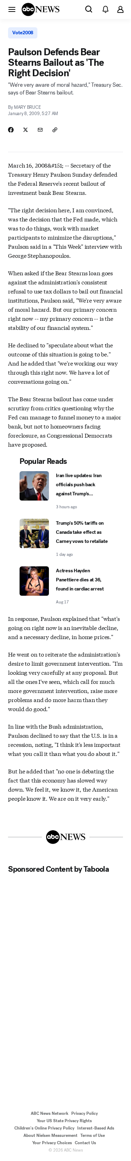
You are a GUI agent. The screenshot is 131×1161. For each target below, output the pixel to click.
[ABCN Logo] (40, 9)
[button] (12, 9)
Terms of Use (92, 1135)
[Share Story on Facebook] (11, 130)
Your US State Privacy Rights (64, 1121)
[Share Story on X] (25, 130)
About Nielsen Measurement (50, 1135)
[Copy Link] (55, 130)
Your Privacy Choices (52, 1143)
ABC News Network (49, 1113)
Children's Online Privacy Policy (44, 1128)
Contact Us (85, 1143)
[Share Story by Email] (40, 130)
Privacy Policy (84, 1113)
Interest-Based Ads (95, 1128)
